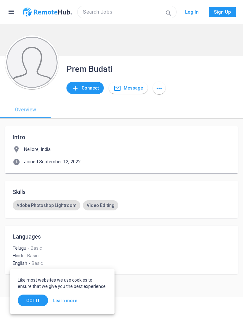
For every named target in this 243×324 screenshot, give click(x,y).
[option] (46, 205)
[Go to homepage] (47, 12)
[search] (127, 12)
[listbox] (121, 205)
